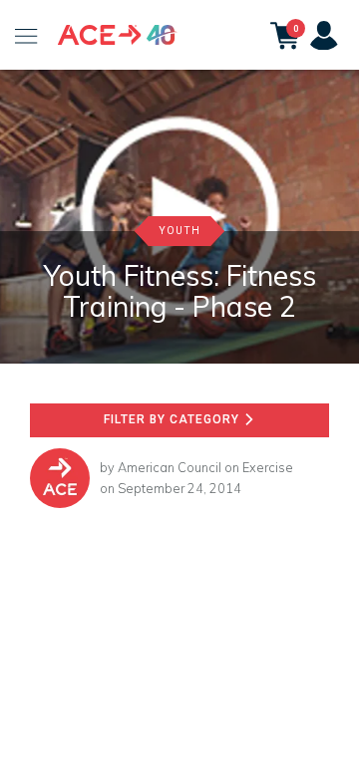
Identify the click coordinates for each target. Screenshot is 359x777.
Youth (179, 230)
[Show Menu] (26, 35)
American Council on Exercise (205, 467)
